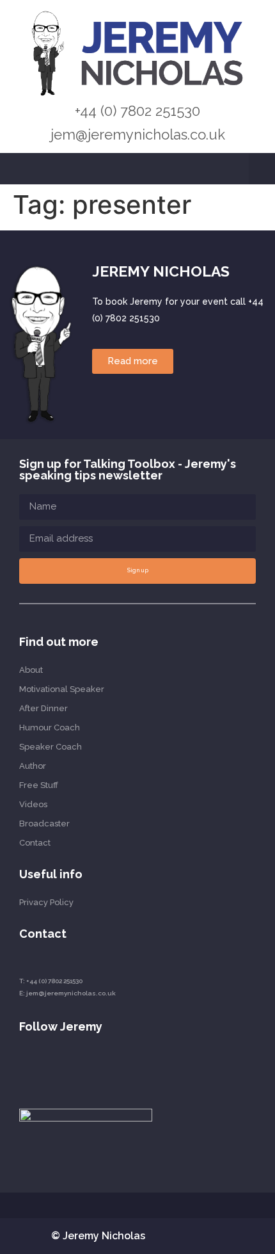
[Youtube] (46, 1066)
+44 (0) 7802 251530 (137, 110)
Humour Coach (49, 727)
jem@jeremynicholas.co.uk (138, 134)
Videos (33, 804)
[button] (262, 169)
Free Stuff (38, 785)
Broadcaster (44, 823)
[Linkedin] (23, 1066)
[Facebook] (92, 1066)
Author (32, 766)
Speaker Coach (50, 747)
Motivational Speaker (61, 689)
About (31, 670)
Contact (35, 843)
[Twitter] (69, 1066)
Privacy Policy (46, 902)
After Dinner (43, 708)
